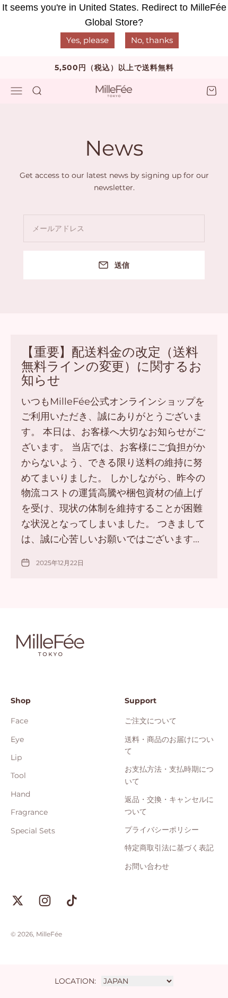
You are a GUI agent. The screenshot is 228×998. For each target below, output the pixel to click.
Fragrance (29, 812)
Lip (16, 757)
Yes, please (87, 40)
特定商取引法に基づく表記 (169, 847)
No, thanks (152, 40)
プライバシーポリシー (162, 829)
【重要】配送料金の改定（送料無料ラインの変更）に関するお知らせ (111, 366)
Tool (18, 775)
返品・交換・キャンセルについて (169, 805)
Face (19, 721)
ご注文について (151, 721)
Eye (17, 739)
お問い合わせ (147, 866)
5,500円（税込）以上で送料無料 (114, 67)
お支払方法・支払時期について (169, 775)
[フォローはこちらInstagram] (45, 900)
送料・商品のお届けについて (169, 745)
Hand (20, 794)
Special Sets (33, 830)
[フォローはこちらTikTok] (72, 900)
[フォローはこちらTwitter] (18, 900)
